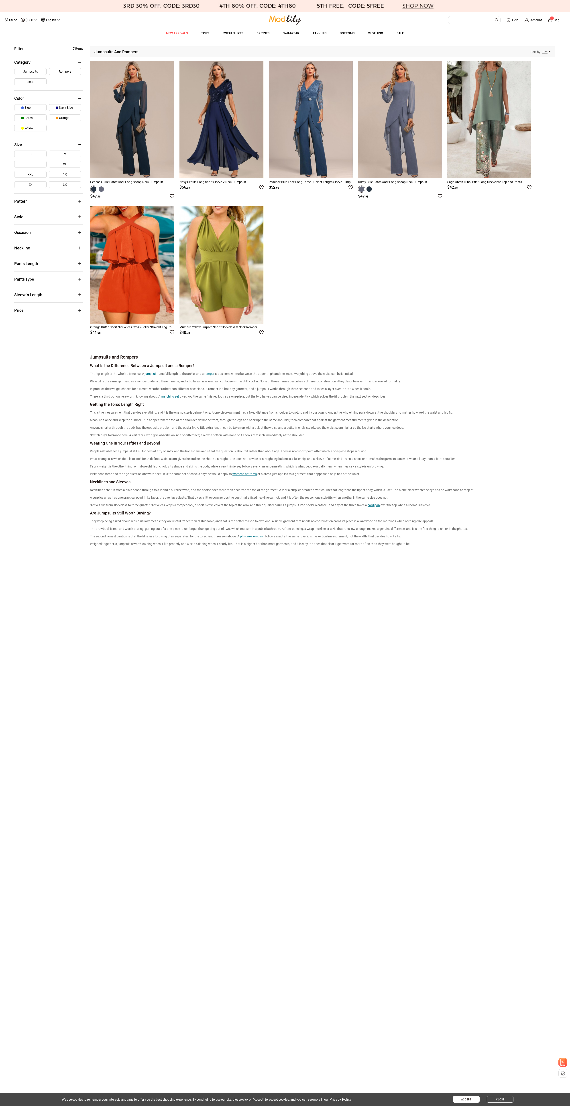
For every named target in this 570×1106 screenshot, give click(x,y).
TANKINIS (319, 33)
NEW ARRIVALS (177, 33)
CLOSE (500, 1099)
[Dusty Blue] (101, 189)
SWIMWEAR (291, 33)
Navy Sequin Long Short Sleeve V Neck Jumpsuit (212, 182)
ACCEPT (466, 1099)
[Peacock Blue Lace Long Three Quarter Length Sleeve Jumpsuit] (311, 119)
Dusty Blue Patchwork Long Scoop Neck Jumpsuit (392, 182)
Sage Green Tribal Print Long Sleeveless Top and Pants (484, 182)
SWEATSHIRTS (232, 33)
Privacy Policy (341, 1099)
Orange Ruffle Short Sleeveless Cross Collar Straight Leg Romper (134, 327)
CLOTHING (375, 33)
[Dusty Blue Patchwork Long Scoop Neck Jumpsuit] (400, 119)
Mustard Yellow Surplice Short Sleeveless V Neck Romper (218, 327)
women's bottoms (244, 474)
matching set (170, 396)
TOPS (205, 33)
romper (209, 373)
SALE (400, 33)
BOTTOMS (347, 33)
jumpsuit (151, 373)
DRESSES (262, 33)
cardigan (374, 505)
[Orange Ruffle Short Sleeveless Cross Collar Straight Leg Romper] (132, 264)
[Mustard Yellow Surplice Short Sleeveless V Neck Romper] (221, 264)
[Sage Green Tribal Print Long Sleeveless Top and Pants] (489, 119)
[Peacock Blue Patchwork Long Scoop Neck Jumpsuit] (132, 119)
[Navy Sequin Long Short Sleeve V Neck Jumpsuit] (221, 119)
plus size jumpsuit (252, 536)
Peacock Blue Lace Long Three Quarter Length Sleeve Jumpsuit (312, 182)
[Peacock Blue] (93, 189)
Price (19, 310)
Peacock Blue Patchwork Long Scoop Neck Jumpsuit (126, 182)
